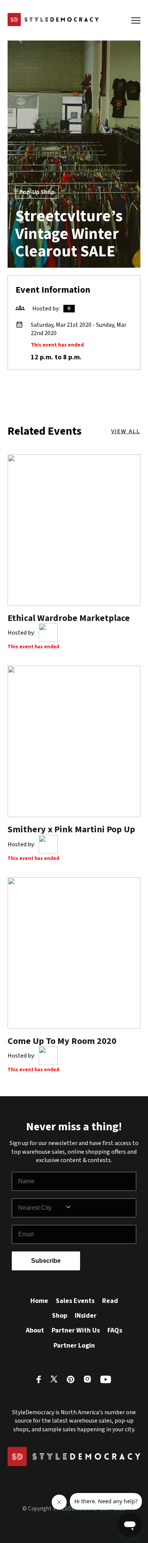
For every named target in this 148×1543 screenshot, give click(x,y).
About (35, 1330)
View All (125, 431)
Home (39, 1301)
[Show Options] (99, 1208)
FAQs (114, 1330)
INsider (85, 1315)
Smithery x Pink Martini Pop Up (71, 829)
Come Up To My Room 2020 (62, 1041)
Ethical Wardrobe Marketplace (69, 618)
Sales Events (75, 1301)
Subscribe (46, 1260)
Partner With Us (76, 1330)
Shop (59, 1315)
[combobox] (41, 1208)
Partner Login (74, 1345)
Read (110, 1301)
